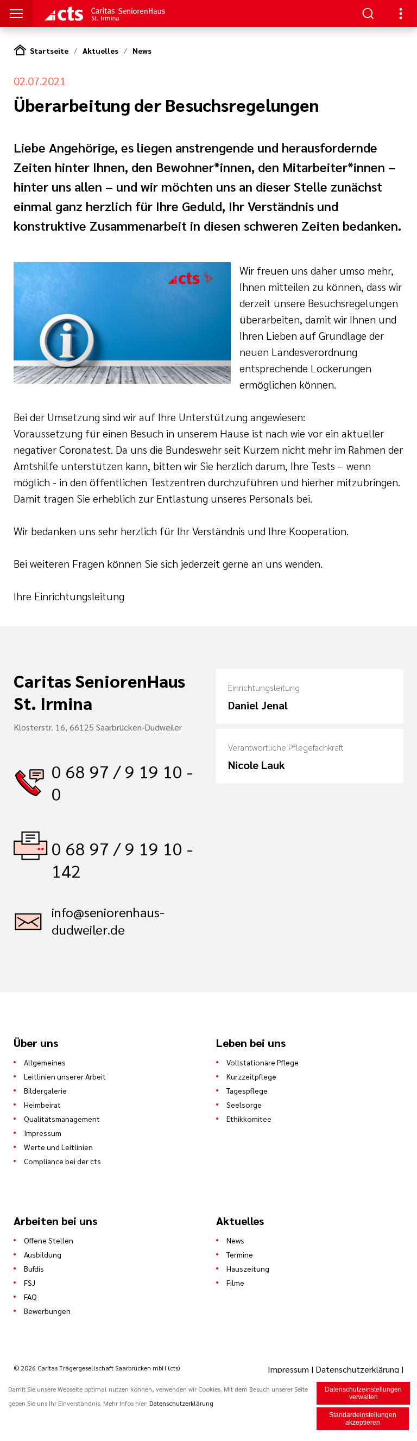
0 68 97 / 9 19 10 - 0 (122, 782)
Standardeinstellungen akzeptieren (362, 1418)
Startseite (49, 50)
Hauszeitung (247, 1268)
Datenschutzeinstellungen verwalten (363, 1393)
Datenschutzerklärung (357, 1369)
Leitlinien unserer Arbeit (65, 1076)
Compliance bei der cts (62, 1161)
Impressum (42, 1133)
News (141, 50)
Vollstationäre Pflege (262, 1062)
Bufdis (34, 1268)
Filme (235, 1282)
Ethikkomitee (248, 1118)
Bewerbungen (47, 1311)
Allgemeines (45, 1062)
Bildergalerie (45, 1090)
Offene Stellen (48, 1240)
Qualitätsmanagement (62, 1118)
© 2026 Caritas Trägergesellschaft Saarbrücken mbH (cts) (97, 1367)
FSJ (29, 1282)
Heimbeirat (42, 1104)
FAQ (30, 1297)
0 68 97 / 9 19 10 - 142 (122, 859)
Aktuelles (100, 50)
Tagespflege (247, 1090)
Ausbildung (42, 1254)
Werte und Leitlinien (58, 1147)
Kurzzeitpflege (251, 1076)
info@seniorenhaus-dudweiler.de (108, 920)
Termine (239, 1254)
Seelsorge (244, 1104)
